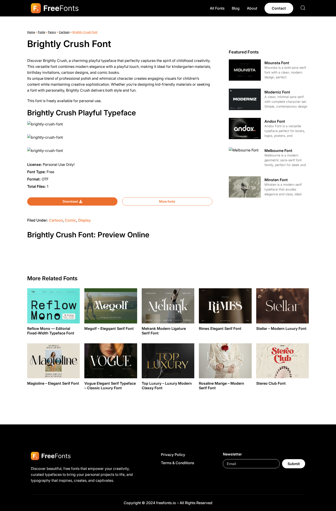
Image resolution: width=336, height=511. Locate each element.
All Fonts (217, 8)
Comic (70, 220)
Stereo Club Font (271, 383)
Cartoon (64, 32)
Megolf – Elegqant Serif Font (109, 328)
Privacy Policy (173, 454)
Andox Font (274, 121)
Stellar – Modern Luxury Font (281, 328)
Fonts (41, 32)
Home (31, 32)
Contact (279, 8)
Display (84, 220)
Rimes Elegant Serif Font (220, 328)
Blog (236, 8)
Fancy (52, 32)
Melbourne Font (278, 150)
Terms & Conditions (177, 463)
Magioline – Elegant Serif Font (53, 383)
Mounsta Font (276, 63)
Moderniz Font (277, 92)
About (252, 8)
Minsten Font (276, 179)
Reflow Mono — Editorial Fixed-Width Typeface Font (50, 330)
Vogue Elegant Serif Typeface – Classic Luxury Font (110, 385)
